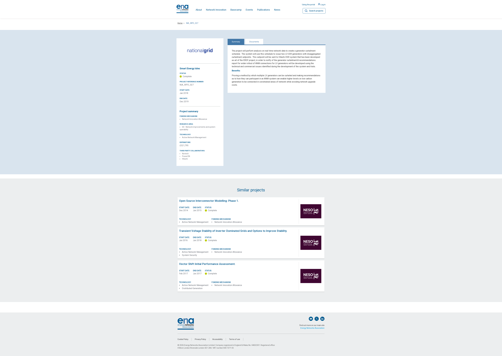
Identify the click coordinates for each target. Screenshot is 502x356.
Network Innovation (216, 9)
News (277, 9)
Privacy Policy (200, 339)
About (199, 9)
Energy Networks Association (312, 328)
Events (249, 9)
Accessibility (217, 339)
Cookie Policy (183, 339)
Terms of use (234, 339)
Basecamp (236, 9)
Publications (263, 9)
